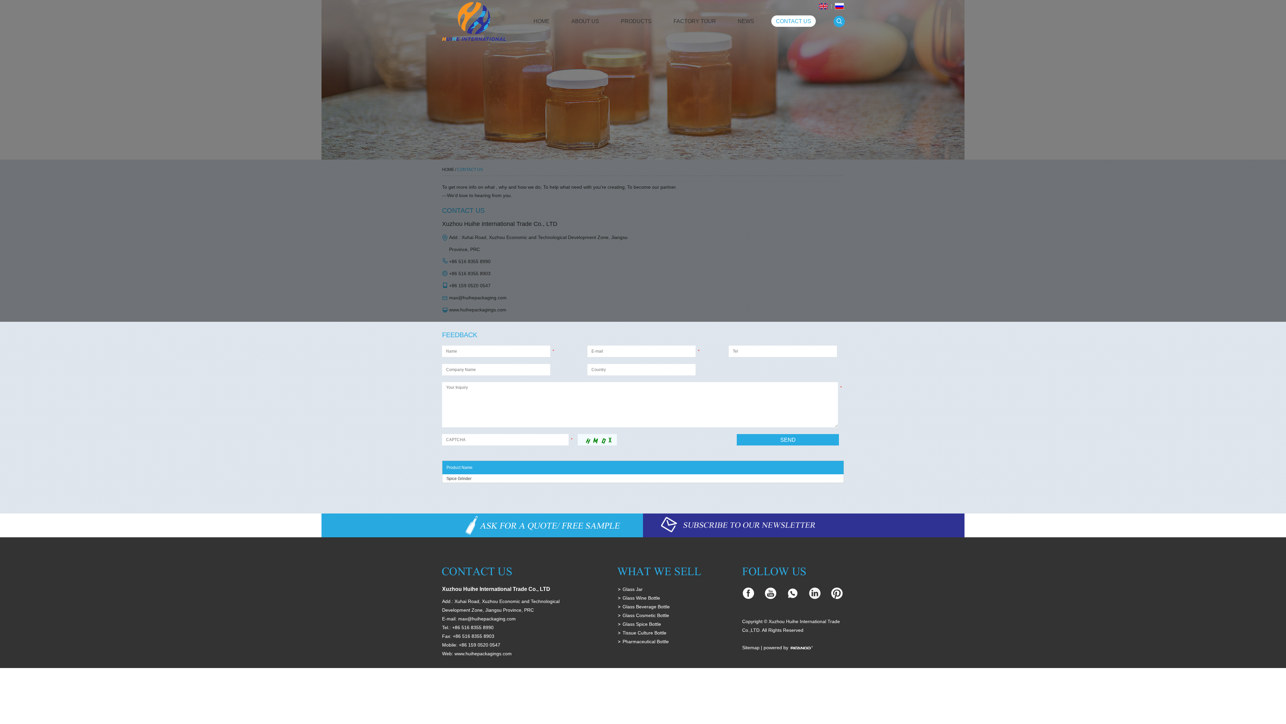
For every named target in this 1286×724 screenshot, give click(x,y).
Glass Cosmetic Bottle (646, 615)
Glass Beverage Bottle (646, 606)
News (746, 21)
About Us (585, 21)
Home (541, 21)
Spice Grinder (459, 478)
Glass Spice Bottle (642, 624)
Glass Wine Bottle (641, 598)
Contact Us (793, 21)
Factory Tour (694, 21)
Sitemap (751, 647)
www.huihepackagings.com (483, 653)
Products (636, 21)
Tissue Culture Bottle (644, 633)
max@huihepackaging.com (487, 618)
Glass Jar (633, 589)
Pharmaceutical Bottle (646, 641)
